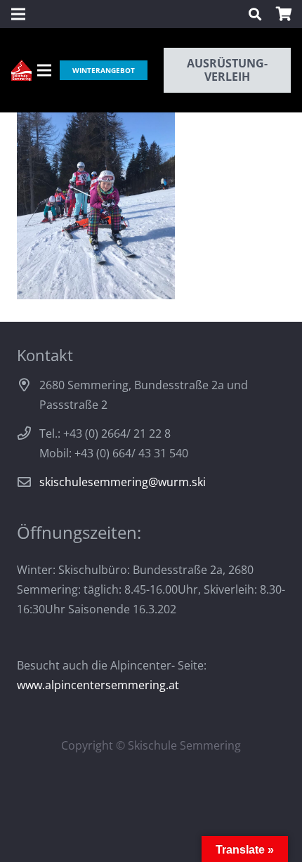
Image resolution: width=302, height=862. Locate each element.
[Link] (21, 70)
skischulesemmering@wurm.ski (122, 482)
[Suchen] (255, 14)
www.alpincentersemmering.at (98, 685)
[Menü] (44, 70)
